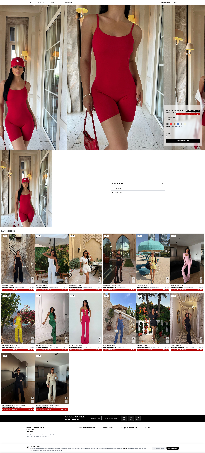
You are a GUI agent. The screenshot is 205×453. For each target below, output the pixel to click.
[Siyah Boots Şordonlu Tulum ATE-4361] (18, 378)
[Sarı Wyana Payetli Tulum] (18, 318)
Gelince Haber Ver (183, 140)
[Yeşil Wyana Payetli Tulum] (52, 318)
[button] (166, 136)
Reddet (125, 448)
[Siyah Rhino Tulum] (18, 259)
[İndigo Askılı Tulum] (119, 318)
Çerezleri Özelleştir (159, 448)
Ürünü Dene (6, 144)
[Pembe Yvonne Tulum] (187, 259)
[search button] (62, 2)
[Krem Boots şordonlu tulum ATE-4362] (52, 378)
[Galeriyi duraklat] (102, 144)
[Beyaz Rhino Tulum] (52, 259)
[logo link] (36, 2)
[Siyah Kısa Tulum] (153, 318)
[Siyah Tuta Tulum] (187, 318)
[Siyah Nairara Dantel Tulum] (119, 259)
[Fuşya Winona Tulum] (86, 318)
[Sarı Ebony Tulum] (153, 259)
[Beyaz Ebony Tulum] (86, 259)
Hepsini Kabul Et (172, 448)
